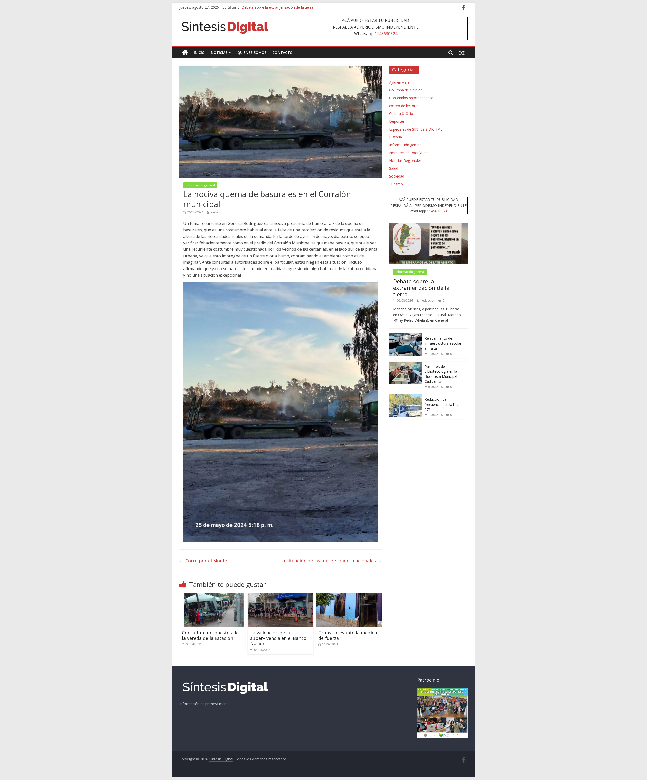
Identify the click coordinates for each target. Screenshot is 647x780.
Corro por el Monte (203, 561)
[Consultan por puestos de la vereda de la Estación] (212, 596)
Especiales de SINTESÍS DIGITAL (415, 129)
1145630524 (386, 33)
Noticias (219, 52)
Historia (395, 137)
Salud (393, 168)
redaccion (218, 212)
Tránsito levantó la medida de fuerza (347, 635)
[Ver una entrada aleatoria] (462, 52)
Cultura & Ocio (401, 113)
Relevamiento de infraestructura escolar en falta (443, 343)
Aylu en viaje (399, 82)
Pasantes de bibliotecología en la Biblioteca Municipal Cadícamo (441, 374)
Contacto (282, 52)
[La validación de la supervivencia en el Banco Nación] (280, 596)
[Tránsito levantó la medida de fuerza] (349, 596)
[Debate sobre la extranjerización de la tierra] (428, 225)
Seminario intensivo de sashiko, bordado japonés (282, 7)
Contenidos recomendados (411, 97)
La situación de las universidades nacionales (331, 561)
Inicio (199, 52)
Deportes (397, 121)
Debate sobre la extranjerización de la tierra (421, 287)
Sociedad (396, 176)
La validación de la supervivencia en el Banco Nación (278, 638)
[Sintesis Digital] (185, 52)
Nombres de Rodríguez (408, 152)
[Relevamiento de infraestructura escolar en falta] (405, 336)
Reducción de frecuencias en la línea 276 (443, 404)
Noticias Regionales (405, 160)
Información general (200, 185)
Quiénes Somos (251, 52)
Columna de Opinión (406, 90)
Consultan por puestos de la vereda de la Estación (210, 635)
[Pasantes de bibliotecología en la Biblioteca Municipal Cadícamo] (405, 364)
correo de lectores (404, 105)
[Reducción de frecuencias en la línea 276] (405, 397)
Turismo (396, 184)
